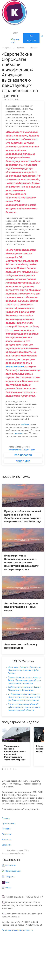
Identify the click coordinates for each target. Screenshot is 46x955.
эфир (15, 33)
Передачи (6, 834)
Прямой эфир (8, 823)
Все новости (31, 38)
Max (7, 882)
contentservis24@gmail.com (22, 449)
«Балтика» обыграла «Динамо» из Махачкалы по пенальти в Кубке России (24, 670)
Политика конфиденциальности (17, 930)
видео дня (23, 461)
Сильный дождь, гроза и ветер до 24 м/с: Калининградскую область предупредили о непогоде (24, 680)
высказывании (15, 366)
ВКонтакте (10, 865)
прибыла (24, 424)
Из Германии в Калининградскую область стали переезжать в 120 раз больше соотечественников (24, 697)
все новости (23, 455)
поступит (19, 433)
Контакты (6, 839)
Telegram (9, 876)
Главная (6, 818)
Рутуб (8, 887)
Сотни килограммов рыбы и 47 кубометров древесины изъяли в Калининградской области (24, 707)
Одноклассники (13, 871)
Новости (6, 829)
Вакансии (6, 845)
